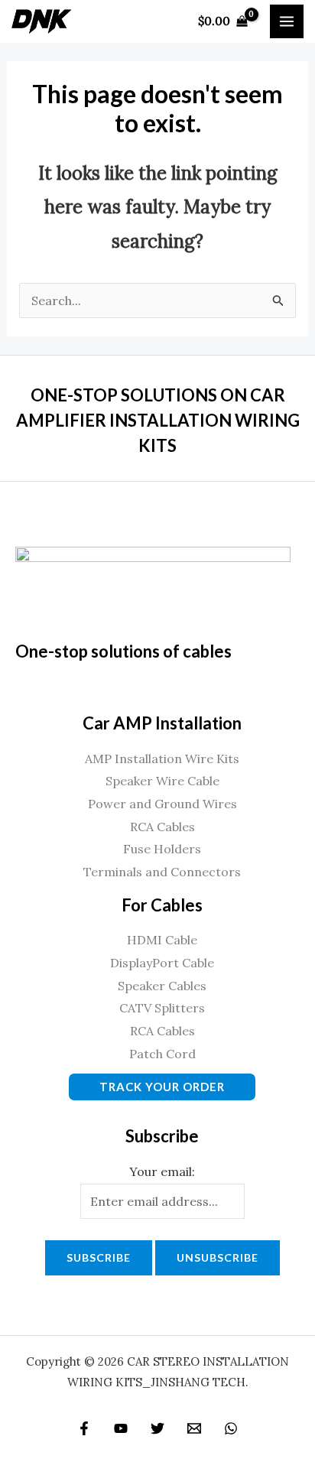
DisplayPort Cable (162, 962)
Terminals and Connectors (162, 871)
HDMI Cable (162, 939)
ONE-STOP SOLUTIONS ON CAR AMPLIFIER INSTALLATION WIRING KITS (158, 420)
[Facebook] (84, 1428)
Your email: (162, 1171)
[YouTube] (121, 1428)
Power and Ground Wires (162, 803)
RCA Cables (162, 826)
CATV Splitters (162, 1007)
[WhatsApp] (231, 1428)
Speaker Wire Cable (162, 780)
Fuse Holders (162, 848)
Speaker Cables (162, 985)
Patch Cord (162, 1053)
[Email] (194, 1428)
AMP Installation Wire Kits (162, 758)
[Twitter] (157, 1428)
